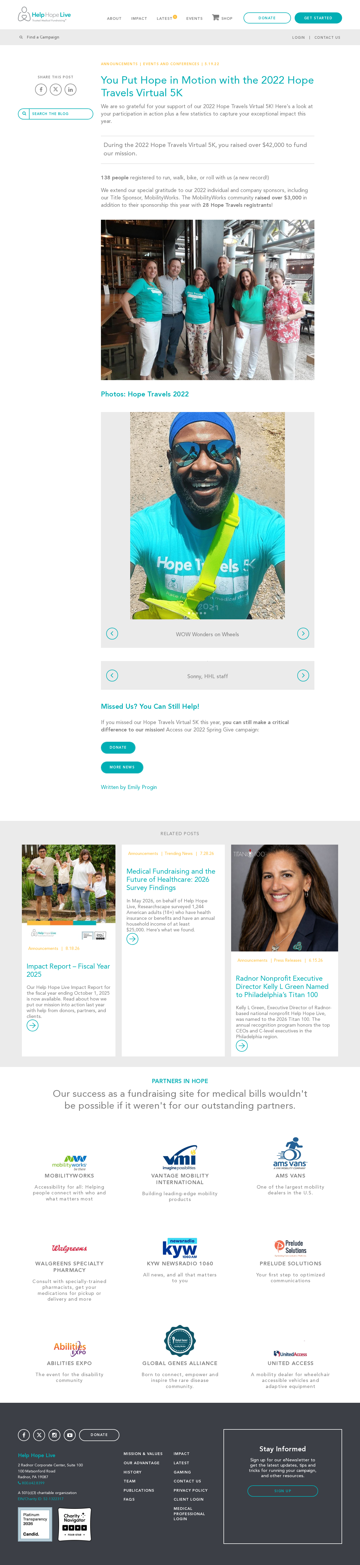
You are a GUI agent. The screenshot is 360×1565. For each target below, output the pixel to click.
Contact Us (327, 38)
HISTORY (133, 1472)
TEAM (130, 1481)
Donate (267, 18)
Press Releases (287, 961)
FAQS (129, 1499)
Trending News (178, 854)
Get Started (318, 18)
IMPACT (182, 1454)
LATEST (181, 1463)
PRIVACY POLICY (191, 1490)
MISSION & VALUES (143, 1454)
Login (298, 38)
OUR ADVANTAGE (142, 1463)
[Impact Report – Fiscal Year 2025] (68, 892)
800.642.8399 (33, 1483)
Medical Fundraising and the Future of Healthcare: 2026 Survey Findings (171, 880)
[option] (207, 515)
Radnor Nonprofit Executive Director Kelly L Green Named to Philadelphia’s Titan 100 (282, 987)
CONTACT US (187, 1481)
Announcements (119, 64)
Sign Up (282, 1491)
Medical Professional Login (189, 1514)
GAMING (182, 1472)
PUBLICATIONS (139, 1490)
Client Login (189, 1499)
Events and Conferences (171, 64)
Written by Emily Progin (129, 787)
